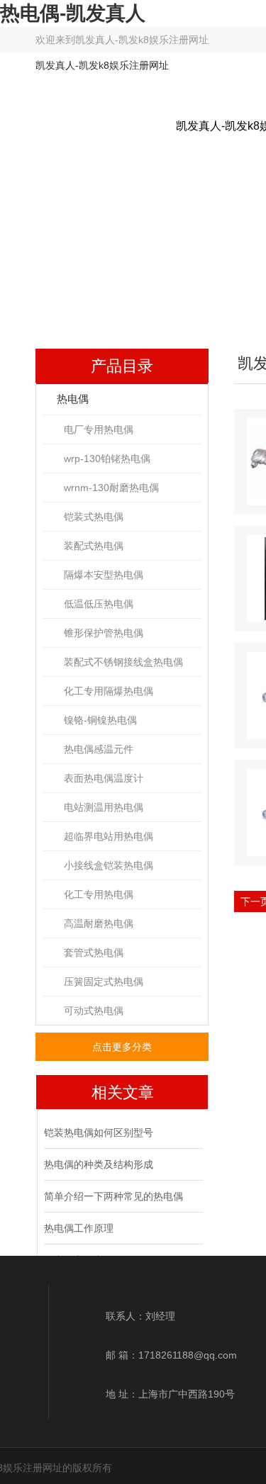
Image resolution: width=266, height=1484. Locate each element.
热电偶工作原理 (78, 1228)
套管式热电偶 (93, 952)
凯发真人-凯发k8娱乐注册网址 (142, 39)
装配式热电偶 (93, 545)
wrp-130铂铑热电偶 (107, 458)
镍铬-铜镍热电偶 (100, 720)
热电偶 (73, 399)
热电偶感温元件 (98, 749)
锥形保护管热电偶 (103, 633)
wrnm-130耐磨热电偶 (111, 487)
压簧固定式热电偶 (103, 981)
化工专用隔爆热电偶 (108, 691)
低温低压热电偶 (98, 603)
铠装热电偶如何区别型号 (98, 1132)
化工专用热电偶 (98, 894)
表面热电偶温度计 (103, 778)
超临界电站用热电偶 (108, 836)
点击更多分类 (122, 1046)
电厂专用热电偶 (98, 429)
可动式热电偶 (93, 1010)
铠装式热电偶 (93, 516)
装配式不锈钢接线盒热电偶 (123, 662)
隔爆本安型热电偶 (103, 574)
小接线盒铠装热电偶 (108, 865)
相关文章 (123, 1092)
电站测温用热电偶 (103, 807)
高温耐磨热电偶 (98, 923)
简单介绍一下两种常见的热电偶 (113, 1196)
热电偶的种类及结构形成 (98, 1164)
